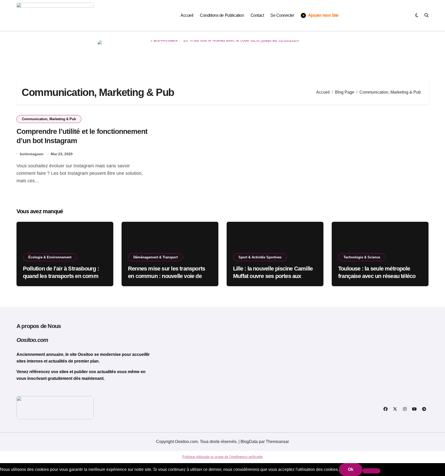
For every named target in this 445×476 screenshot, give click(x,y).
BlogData (249, 441)
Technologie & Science (362, 257)
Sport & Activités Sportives (259, 257)
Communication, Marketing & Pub (49, 119)
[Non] (371, 470)
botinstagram (31, 154)
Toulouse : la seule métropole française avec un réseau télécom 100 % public (379, 275)
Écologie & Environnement (49, 257)
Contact (257, 15)
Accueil (187, 15)
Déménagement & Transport (155, 257)
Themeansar (277, 441)
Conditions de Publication (222, 15)
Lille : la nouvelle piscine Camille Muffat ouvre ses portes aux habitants (273, 275)
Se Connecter (282, 15)
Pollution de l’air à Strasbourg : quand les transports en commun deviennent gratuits (64, 275)
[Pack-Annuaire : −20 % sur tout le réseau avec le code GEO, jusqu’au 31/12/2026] (222, 51)
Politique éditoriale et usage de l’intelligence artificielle (222, 457)
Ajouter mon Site (320, 15)
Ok (350, 469)
